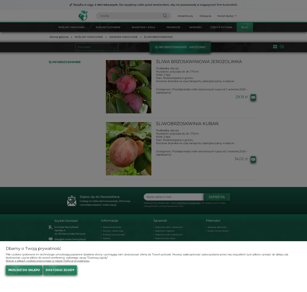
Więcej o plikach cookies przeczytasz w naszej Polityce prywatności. (48, 260)
